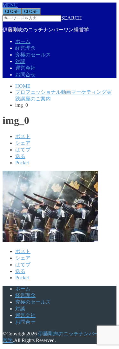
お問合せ (25, 74)
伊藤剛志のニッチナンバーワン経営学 (46, 29)
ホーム (22, 41)
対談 (20, 61)
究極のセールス (33, 54)
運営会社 (25, 68)
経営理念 (25, 48)
